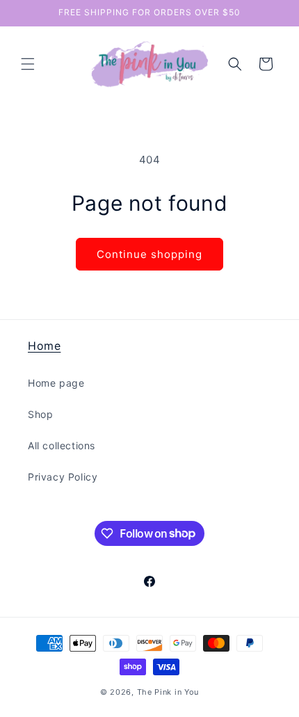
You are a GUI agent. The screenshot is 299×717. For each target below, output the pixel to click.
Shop (40, 414)
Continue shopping (149, 254)
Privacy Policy (62, 477)
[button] (28, 64)
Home (44, 346)
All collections (61, 445)
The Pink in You (168, 692)
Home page (56, 383)
